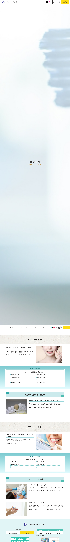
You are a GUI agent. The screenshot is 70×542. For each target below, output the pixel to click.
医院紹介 (11, 328)
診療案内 (27, 328)
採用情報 (43, 328)
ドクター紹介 (20, 328)
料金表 (36, 328)
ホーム (4, 328)
